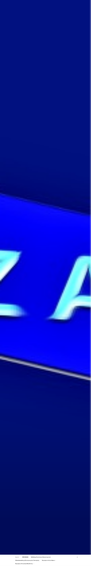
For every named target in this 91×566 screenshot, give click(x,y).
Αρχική (17, 557)
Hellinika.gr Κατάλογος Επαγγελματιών (41, 557)
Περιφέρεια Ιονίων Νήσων (48, 560)
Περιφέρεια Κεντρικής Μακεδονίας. (24, 563)
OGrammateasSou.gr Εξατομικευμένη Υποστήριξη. (27, 560)
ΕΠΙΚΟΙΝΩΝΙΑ (25, 557)
